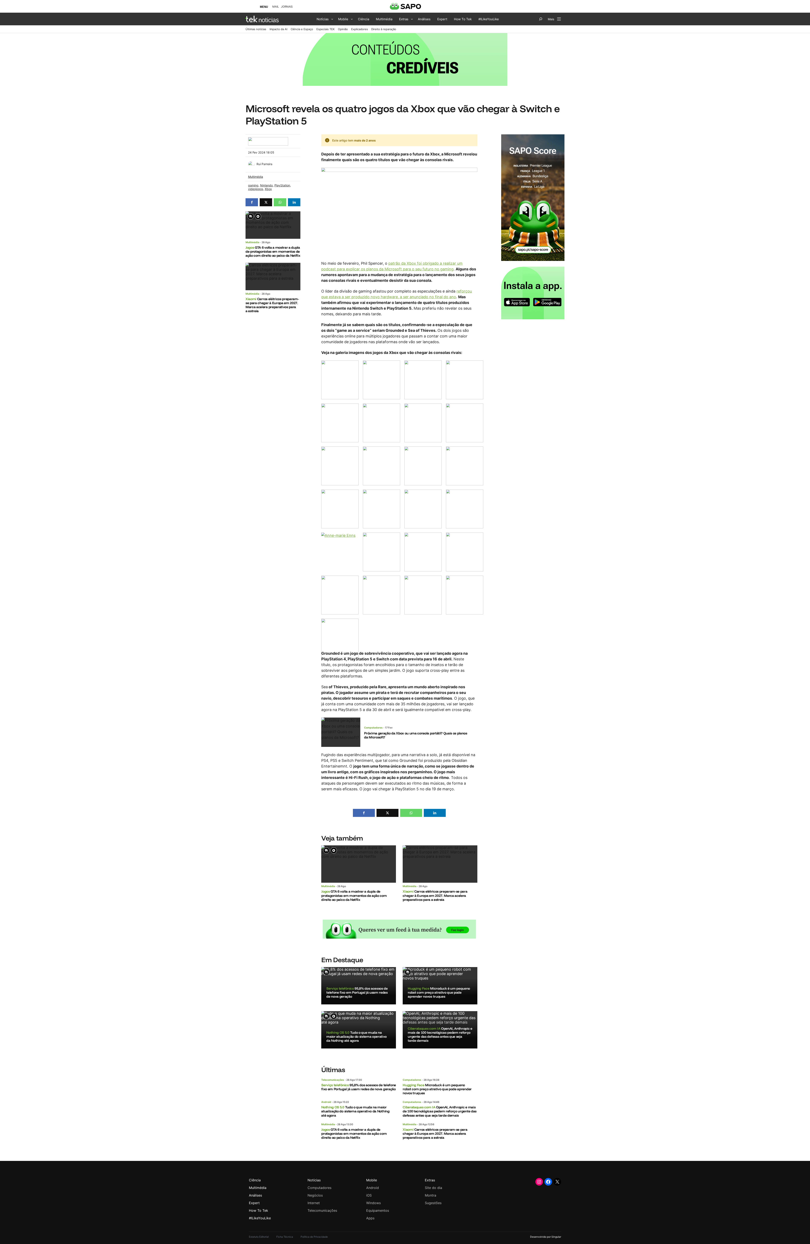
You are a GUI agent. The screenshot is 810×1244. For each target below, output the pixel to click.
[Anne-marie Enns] (340, 552)
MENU (264, 6)
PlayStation (282, 185)
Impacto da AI (278, 29)
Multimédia (255, 176)
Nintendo (266, 185)
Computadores (373, 727)
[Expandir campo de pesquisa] (540, 19)
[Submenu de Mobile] (352, 19)
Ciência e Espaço (302, 29)
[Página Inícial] (262, 19)
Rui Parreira (264, 164)
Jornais (287, 6)
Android (326, 1102)
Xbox (268, 189)
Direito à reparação (383, 29)
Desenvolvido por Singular (545, 1236)
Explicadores (359, 29)
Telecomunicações (332, 1079)
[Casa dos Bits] (268, 139)
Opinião (343, 29)
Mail (275, 6)
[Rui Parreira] (251, 163)
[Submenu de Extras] (412, 19)
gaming (253, 185)
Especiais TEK (325, 29)
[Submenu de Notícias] (332, 19)
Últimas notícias (256, 29)
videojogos (255, 189)
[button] (252, 202)
